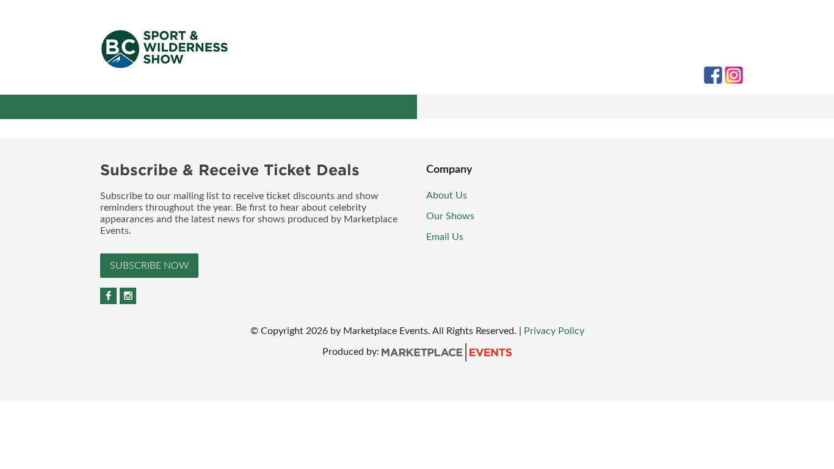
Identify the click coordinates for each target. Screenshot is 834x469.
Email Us (444, 237)
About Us (446, 195)
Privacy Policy (554, 331)
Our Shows (450, 216)
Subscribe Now (149, 266)
